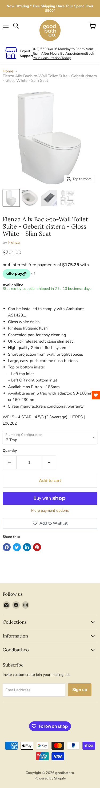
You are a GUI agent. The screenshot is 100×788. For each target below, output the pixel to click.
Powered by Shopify (50, 778)
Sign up (79, 690)
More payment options (50, 511)
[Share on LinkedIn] (27, 547)
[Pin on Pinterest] (37, 547)
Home (8, 71)
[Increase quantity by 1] (49, 462)
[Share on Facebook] (7, 547)
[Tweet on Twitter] (17, 547)
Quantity (10, 451)
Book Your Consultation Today (63, 55)
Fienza (14, 242)
